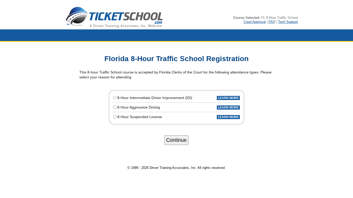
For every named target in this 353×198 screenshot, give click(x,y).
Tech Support (288, 22)
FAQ (271, 22)
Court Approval (255, 22)
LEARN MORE (228, 98)
